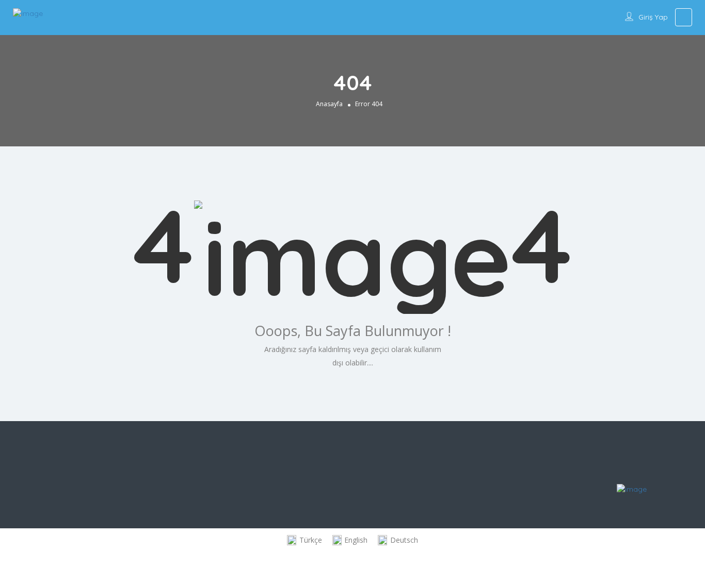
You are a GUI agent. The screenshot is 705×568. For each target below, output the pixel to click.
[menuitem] (304, 540)
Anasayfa (329, 103)
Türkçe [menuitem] (310, 540)
